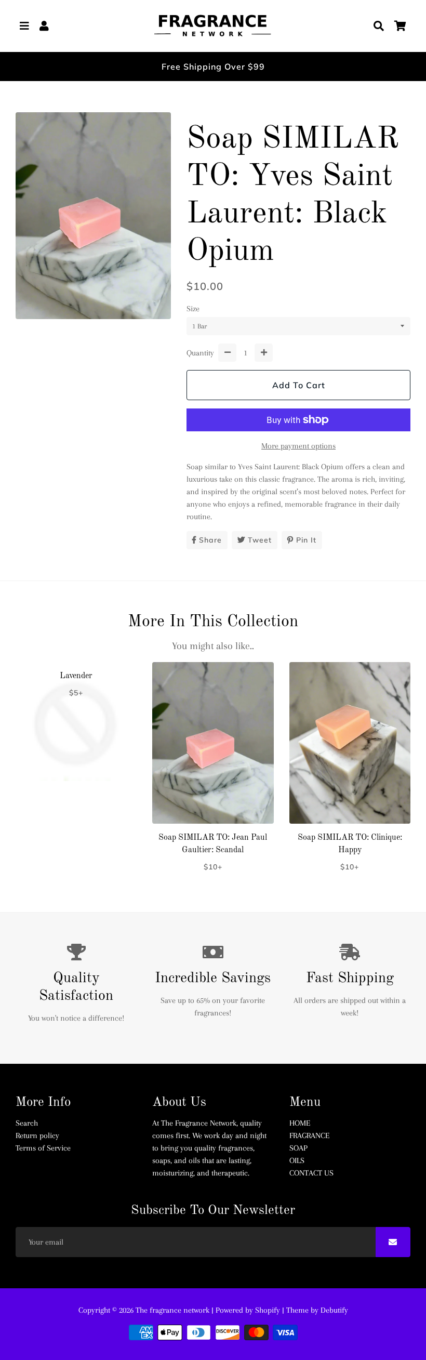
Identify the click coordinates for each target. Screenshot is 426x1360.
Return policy (37, 1135)
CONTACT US (311, 1173)
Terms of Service (43, 1148)
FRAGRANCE (309, 1135)
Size (193, 308)
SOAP (298, 1148)
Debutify (334, 1310)
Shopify (267, 1310)
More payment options (298, 446)
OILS (296, 1160)
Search (27, 1123)
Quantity (200, 353)
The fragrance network (172, 1310)
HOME (299, 1123)
